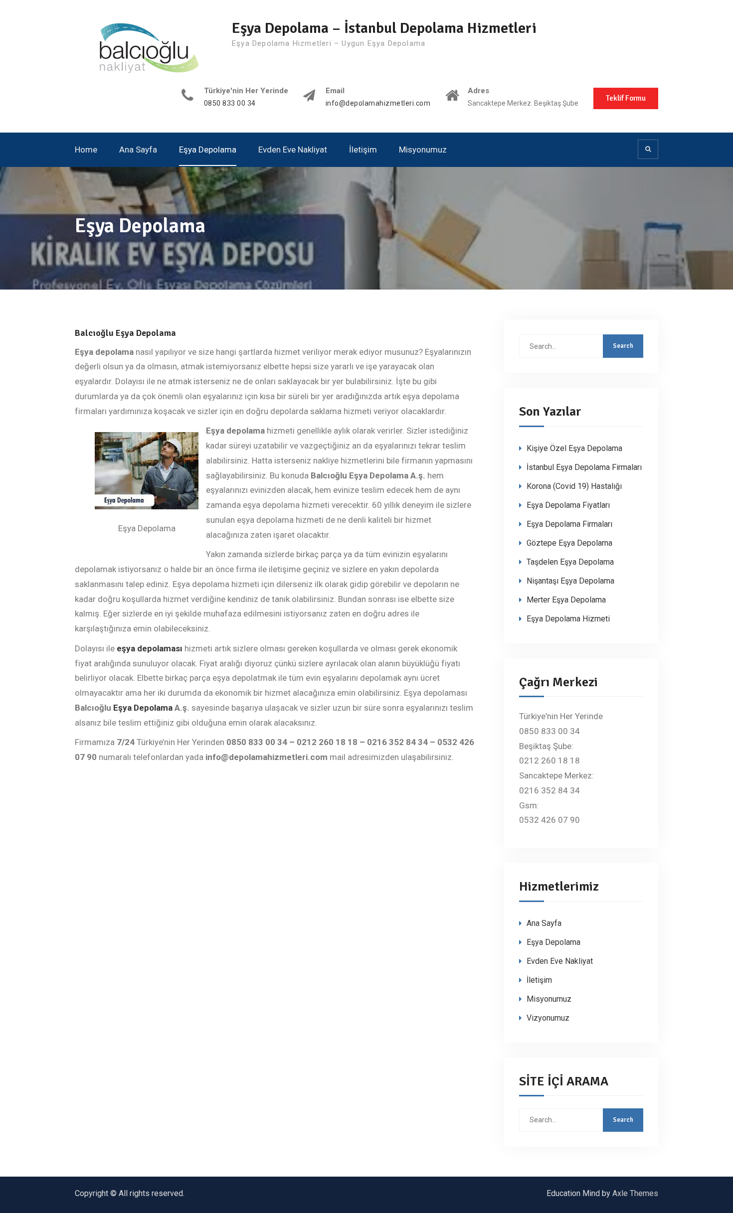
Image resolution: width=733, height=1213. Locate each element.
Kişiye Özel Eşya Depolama (574, 448)
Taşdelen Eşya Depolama (570, 562)
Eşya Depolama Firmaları (569, 524)
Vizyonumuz (548, 1018)
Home (86, 149)
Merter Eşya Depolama (566, 600)
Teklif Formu (626, 98)
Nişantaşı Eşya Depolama (570, 581)
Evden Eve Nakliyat (292, 149)
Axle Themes (635, 1193)
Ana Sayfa (138, 149)
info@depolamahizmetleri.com (378, 103)
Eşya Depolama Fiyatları (568, 505)
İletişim (363, 149)
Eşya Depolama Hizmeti (568, 618)
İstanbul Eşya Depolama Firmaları (584, 467)
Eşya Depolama (207, 149)
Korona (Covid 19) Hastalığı (574, 486)
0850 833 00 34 (230, 103)
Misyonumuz (423, 149)
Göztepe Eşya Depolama (569, 543)
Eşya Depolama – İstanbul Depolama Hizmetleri (384, 28)
